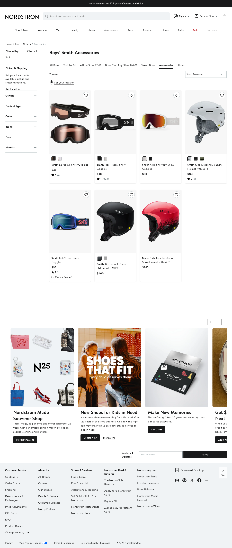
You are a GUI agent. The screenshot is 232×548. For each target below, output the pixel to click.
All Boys (27, 44)
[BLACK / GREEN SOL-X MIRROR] (150, 158)
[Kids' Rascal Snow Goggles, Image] (115, 122)
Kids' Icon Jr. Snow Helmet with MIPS (111, 266)
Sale (195, 30)
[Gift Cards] (176, 367)
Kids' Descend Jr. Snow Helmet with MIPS (204, 167)
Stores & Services (81, 470)
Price (8, 137)
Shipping (10, 490)
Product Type (13, 106)
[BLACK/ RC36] (54, 158)
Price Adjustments (16, 506)
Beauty (74, 30)
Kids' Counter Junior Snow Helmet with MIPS (158, 260)
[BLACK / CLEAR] (99, 158)
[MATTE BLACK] (196, 158)
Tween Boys (148, 65)
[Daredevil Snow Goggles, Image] (70, 122)
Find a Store (78, 477)
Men (58, 30)
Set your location (64, 82)
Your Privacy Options (30, 543)
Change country (14, 532)
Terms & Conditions (64, 543)
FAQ (8, 519)
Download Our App (192, 470)
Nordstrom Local (81, 513)
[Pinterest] (184, 480)
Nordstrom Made (25, 439)
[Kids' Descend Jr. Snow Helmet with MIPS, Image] (206, 122)
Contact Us (12, 477)
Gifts (181, 30)
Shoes (91, 30)
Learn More (109, 437)
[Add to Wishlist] (86, 95)
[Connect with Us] (207, 480)
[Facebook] (199, 480)
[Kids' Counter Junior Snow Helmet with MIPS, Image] (160, 221)
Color (8, 116)
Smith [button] (8, 57)
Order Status (12, 483)
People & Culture (48, 496)
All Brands (44, 477)
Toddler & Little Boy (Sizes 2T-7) (82, 65)
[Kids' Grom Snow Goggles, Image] (70, 221)
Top (223, 475)
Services (212, 30)
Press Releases (145, 489)
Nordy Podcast (47, 509)
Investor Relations (148, 483)
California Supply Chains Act (95, 543)
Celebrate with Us (132, 3)
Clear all (32, 51)
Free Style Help (80, 483)
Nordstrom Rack (147, 476)
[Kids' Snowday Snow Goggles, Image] (160, 122)
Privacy (9, 543)
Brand (9, 126)
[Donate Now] (109, 367)
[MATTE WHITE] (189, 158)
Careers (42, 483)
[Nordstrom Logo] (22, 17)
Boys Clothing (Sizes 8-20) (121, 65)
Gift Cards (156, 429)
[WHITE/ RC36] (60, 158)
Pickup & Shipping (16, 68)
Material (10, 147)
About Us (43, 470)
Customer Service (15, 470)
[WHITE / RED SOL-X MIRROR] (144, 158)
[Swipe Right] (218, 322)
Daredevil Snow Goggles (69, 164)
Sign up (205, 454)
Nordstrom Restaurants (85, 506)
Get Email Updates (49, 502)
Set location (12, 89)
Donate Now (90, 437)
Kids (130, 30)
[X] (192, 480)
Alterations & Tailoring (84, 490)
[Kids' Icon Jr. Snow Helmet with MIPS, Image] (115, 221)
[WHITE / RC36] (105, 158)
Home (165, 30)
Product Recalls (14, 526)
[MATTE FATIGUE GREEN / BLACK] (202, 158)
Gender (9, 95)
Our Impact (45, 490)
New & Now (22, 30)
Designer (147, 30)
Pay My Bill (110, 501)
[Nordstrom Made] (42, 367)
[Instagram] (177, 480)
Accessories (111, 30)
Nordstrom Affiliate (148, 506)
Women (42, 30)
